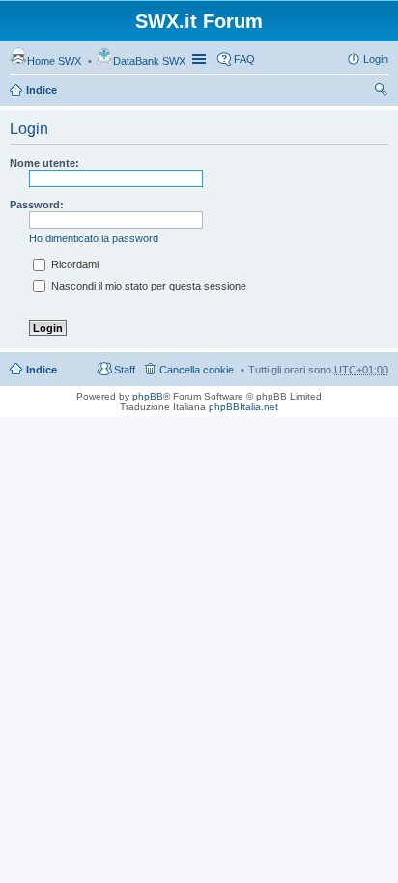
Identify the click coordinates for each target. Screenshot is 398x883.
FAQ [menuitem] (244, 59)
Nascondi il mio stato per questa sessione (147, 285)
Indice (41, 90)
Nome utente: (44, 163)
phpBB (147, 396)
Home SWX (54, 61)
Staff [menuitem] (124, 369)
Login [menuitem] (375, 59)
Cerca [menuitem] (380, 91)
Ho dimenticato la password (93, 238)
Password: (37, 204)
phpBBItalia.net (243, 406)
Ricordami (73, 264)
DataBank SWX (149, 61)
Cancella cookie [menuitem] (196, 369)
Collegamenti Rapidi (201, 58)
